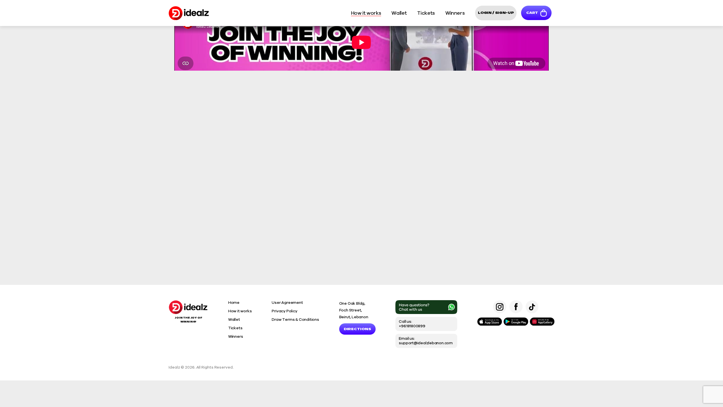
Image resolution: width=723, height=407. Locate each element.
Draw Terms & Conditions (295, 319)
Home (233, 302)
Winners (235, 336)
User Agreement (287, 302)
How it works (240, 311)
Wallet (234, 319)
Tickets (235, 328)
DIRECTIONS (357, 329)
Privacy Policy (284, 311)
